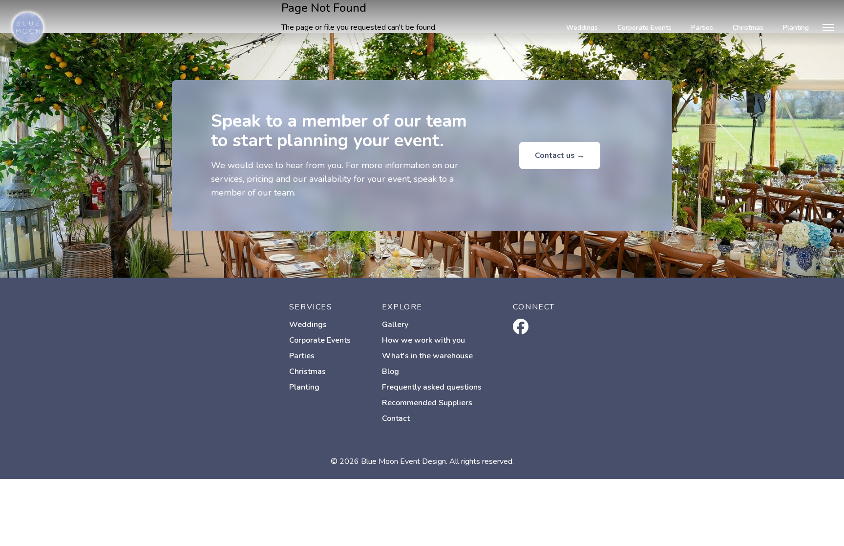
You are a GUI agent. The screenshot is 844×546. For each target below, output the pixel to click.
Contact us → (560, 155)
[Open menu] (828, 27)
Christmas (748, 27)
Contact (396, 418)
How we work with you (423, 340)
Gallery (395, 324)
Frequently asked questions (432, 387)
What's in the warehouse (427, 355)
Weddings (582, 27)
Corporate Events (644, 27)
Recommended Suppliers (427, 402)
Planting (796, 27)
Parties (702, 27)
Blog (390, 371)
